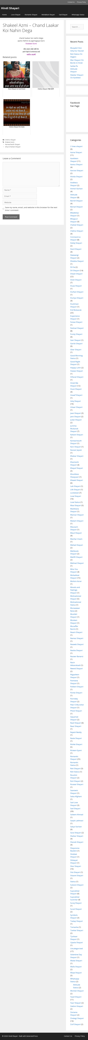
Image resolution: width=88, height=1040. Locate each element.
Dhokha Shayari (77, 261)
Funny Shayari (76, 334)
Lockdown (74, 493)
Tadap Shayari (76, 921)
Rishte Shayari (76, 744)
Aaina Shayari (76, 152)
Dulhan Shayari (76, 292)
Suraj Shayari (76, 903)
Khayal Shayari (76, 468)
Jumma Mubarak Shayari (74, 429)
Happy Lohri (75, 367)
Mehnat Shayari (77, 563)
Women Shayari (77, 991)
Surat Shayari (76, 909)
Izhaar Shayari (76, 407)
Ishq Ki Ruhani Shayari (12, 147)
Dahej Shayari (76, 243)
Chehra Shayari (10, 140)
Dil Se (72, 267)
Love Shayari (15, 14)
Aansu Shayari (76, 164)
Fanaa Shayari (76, 322)
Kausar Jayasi (76, 450)
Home (4, 14)
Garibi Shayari (76, 343)
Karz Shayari (75, 446)
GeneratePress (32, 1036)
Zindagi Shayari (77, 1018)
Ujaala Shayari (76, 942)
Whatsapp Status (78, 14)
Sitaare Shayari (76, 875)
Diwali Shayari (76, 273)
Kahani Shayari (76, 434)
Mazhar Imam (76, 539)
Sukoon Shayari (76, 885)
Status (73, 881)
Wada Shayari (76, 960)
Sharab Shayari (76, 842)
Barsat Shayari (76, 206)
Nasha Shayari (76, 650)
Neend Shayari (76, 668)
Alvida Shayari (76, 176)
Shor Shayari (75, 866)
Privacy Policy (81, 2)
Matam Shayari (76, 521)
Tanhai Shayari (76, 930)
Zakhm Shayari (76, 1006)
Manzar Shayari (77, 515)
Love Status (75, 502)
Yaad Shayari (75, 997)
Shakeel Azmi (9, 142)
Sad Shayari (63, 14)
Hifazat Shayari (76, 377)
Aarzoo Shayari (76, 170)
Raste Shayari (76, 738)
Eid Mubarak (75, 310)
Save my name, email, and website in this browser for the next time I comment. (31, 208)
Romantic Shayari (31, 14)
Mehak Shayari (76, 545)
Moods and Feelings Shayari (75, 590)
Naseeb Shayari (77, 644)
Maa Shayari (75, 505)
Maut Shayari (76, 533)
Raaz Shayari (75, 726)
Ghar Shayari (75, 349)
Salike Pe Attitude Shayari (74, 69)
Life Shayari (75, 489)
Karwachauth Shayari (12, 144)
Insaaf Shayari (76, 395)
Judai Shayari (76, 420)
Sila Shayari (75, 872)
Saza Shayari (75, 832)
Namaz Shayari (76, 638)
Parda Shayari (76, 692)
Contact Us (71, 2)
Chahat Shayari (76, 225)
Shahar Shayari (76, 836)
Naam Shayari (76, 632)
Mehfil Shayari (76, 557)
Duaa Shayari (76, 286)
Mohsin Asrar (76, 581)
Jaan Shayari (75, 413)
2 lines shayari (76, 146)
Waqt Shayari (76, 972)
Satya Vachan (76, 826)
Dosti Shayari (76, 279)
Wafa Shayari (76, 966)
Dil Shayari (75, 270)
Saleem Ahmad (76, 814)
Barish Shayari (76, 200)
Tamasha (74, 927)
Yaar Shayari (75, 1003)
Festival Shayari (77, 328)
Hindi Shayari (10, 8)
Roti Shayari (75, 768)
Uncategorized (76, 948)
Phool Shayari (76, 711)
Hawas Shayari (76, 371)
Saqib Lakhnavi (76, 820)
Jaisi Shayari (75, 416)
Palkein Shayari (76, 686)
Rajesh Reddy (76, 732)
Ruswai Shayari (76, 784)
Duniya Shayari (76, 298)
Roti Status (74, 771)
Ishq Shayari (75, 401)
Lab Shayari (75, 486)
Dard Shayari (75, 249)
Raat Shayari (75, 723)
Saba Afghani (76, 796)
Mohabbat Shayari (48, 14)
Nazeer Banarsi (76, 656)
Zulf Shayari (75, 1024)
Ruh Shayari (75, 781)
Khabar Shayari (76, 456)
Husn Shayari (76, 389)
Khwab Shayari (76, 480)
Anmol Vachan (76, 188)
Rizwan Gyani (76, 750)
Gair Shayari (75, 340)
